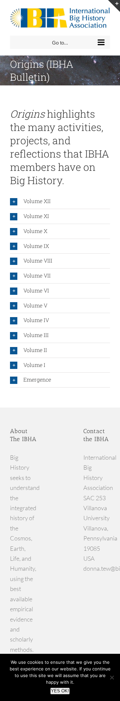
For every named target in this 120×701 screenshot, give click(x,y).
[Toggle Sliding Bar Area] (114, 6)
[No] (111, 677)
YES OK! (60, 690)
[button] (60, 201)
